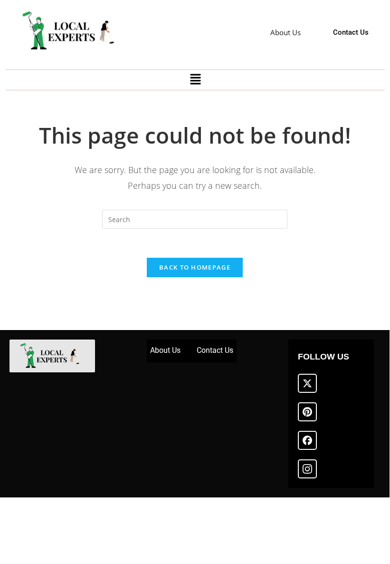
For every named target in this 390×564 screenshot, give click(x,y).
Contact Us (215, 350)
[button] (195, 80)
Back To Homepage (194, 267)
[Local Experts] (72, 31)
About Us (165, 350)
